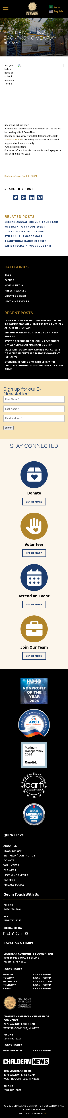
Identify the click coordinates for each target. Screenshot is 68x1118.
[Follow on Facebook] (7, 197)
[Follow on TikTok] (13, 933)
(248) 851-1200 (12, 1038)
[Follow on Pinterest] (40, 197)
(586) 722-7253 (12, 909)
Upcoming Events (17, 301)
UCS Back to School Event (25, 231)
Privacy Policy (13, 884)
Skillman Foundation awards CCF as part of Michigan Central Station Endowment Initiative (32, 353)
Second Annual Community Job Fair (31, 222)
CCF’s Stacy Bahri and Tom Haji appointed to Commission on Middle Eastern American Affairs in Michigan (34, 324)
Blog (8, 274)
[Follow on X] (15, 197)
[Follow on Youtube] (26, 933)
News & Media (14, 285)
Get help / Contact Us (19, 855)
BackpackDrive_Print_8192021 (21, 176)
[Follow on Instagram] (8, 933)
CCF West (10, 870)
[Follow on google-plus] (23, 197)
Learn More (34, 501)
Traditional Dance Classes (26, 241)
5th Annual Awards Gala (23, 236)
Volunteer (11, 865)
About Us (10, 845)
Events (9, 280)
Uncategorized (15, 295)
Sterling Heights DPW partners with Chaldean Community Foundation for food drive (34, 365)
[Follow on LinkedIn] (31, 197)
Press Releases (15, 290)
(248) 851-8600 (12, 1090)
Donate (8, 860)
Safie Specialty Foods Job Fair (28, 245)
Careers (9, 880)
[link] (13, 139)
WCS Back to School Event (25, 226)
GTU (46, 1113)
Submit (8, 427)
